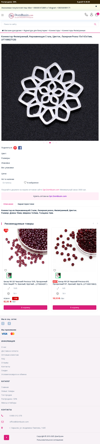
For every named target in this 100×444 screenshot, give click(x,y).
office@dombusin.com (19, 421)
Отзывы (4, 362)
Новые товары (7, 391)
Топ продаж (6, 395)
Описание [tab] (8, 204)
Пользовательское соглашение (50, 440)
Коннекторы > (55, 30)
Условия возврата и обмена (13, 374)
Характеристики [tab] (26, 204)
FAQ (3, 359)
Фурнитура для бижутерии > (36, 30)
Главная (5, 387)
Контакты (5, 366)
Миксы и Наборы (8, 403)
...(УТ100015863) (89, 284)
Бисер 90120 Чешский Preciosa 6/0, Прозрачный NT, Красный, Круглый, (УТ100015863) (71, 282)
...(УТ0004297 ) (41, 284)
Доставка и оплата (9, 351)
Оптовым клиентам (10, 355)
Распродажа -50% (8, 2)
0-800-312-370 (16, 415)
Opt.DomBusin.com (51, 189)
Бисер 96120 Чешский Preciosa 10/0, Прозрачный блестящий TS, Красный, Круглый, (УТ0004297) (25, 282)
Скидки (4, 370)
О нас (3, 347)
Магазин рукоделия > (14, 30)
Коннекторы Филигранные (73, 30)
